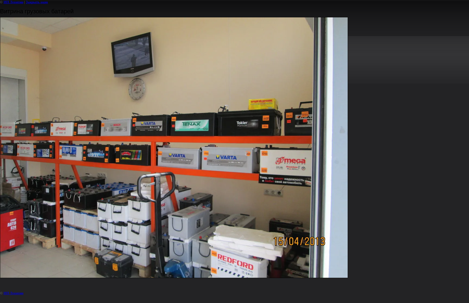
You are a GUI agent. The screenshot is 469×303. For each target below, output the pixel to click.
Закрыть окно (37, 2)
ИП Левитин (13, 2)
